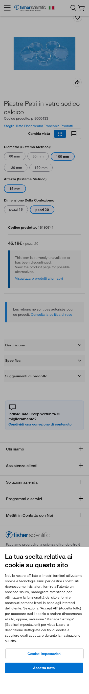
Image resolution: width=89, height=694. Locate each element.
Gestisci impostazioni (44, 653)
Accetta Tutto (44, 668)
